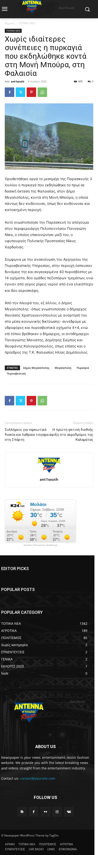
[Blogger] (22, 811)
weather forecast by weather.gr (40, 545)
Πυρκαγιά (83, 368)
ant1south (17, 81)
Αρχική (9, 23)
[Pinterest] (31, 92)
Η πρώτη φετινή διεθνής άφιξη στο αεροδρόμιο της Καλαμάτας (71, 435)
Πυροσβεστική (16, 373)
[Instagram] (57, 811)
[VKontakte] (69, 811)
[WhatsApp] (42, 92)
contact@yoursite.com (37, 778)
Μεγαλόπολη (63, 368)
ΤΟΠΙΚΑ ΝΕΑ (27, 23)
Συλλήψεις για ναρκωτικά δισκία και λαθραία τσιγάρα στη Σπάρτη (27, 435)
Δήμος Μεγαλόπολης (36, 368)
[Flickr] (45, 811)
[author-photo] (49, 473)
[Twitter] (20, 92)
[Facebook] (9, 92)
